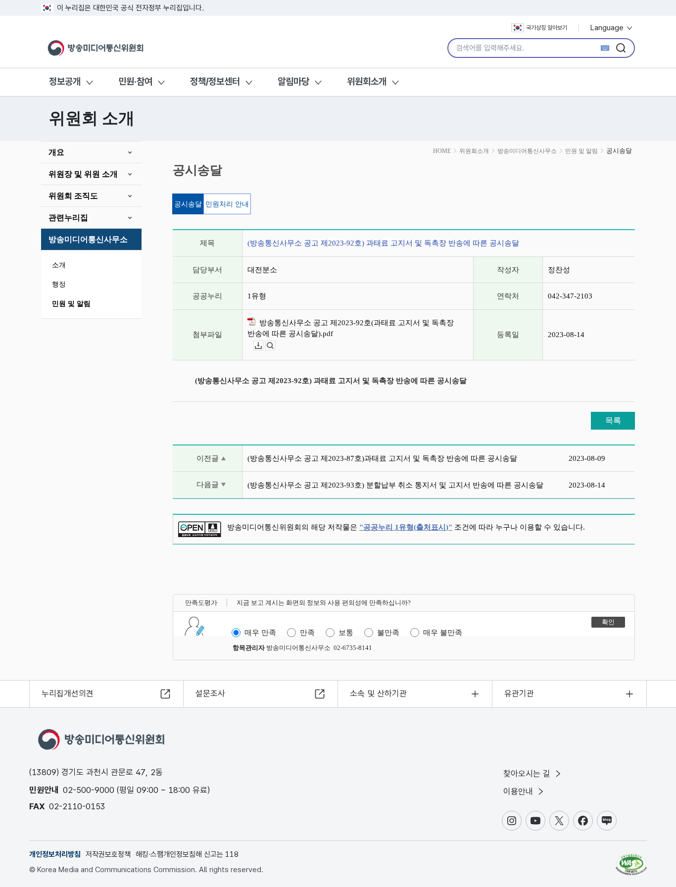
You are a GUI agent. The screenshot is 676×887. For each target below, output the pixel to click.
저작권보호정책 (108, 854)
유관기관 (519, 693)
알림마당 (293, 81)
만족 (307, 633)
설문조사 (210, 693)
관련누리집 (68, 217)
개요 (56, 152)
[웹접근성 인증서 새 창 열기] (631, 860)
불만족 (388, 633)
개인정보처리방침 (55, 854)
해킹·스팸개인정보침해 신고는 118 (187, 854)
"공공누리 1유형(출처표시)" (405, 527)
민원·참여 (135, 81)
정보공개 (65, 81)
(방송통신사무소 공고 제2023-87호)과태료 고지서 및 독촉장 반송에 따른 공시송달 (382, 458)
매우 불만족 (442, 633)
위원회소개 (366, 81)
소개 (59, 265)
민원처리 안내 (227, 204)
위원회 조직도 (73, 196)
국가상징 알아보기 (546, 27)
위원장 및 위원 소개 (83, 174)
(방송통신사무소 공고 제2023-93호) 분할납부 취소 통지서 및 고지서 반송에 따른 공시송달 (395, 485)
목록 (613, 420)
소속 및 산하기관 (378, 693)
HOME (442, 151)
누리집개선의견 (68, 693)
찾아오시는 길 (528, 774)
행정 (59, 284)
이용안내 (519, 791)
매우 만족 (260, 633)
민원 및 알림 (71, 303)
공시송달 (188, 204)
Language (608, 27)
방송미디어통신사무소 (88, 239)
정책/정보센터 (215, 81)
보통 (345, 633)
